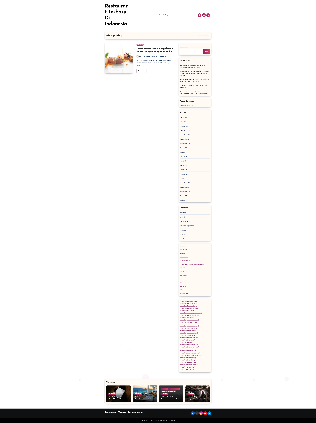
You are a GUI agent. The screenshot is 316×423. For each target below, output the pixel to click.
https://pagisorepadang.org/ (189, 333)
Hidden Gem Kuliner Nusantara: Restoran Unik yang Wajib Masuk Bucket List (194, 80)
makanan (183, 212)
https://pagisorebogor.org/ (188, 350)
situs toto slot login (186, 260)
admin (141, 56)
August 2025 (184, 148)
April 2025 (183, 165)
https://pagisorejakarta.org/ (188, 322)
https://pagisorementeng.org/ (189, 326)
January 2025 (184, 178)
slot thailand (184, 257)
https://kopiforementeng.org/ (189, 337)
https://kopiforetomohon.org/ (189, 344)
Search (183, 46)
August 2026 (184, 117)
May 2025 (183, 161)
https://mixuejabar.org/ (187, 367)
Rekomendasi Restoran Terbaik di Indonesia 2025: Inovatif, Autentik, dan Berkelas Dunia (194, 93)
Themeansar (171, 420)
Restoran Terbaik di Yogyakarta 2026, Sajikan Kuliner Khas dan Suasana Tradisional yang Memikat (194, 73)
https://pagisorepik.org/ (187, 317)
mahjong (182, 253)
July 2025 (183, 152)
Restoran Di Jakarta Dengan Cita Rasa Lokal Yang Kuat (194, 86)
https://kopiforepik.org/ (187, 340)
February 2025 (184, 174)
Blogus (163, 420)
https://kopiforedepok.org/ (188, 358)
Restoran (140, 44)
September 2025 (185, 143)
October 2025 (184, 139)
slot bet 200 (183, 275)
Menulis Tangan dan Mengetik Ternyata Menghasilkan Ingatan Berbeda (192, 66)
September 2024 (185, 191)
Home (156, 15)
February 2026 (184, 126)
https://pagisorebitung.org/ (188, 330)
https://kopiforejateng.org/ (188, 303)
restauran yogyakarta (187, 226)
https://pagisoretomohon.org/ (189, 328)
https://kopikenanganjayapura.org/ (191, 313)
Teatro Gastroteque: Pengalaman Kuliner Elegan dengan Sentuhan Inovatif (155, 52)
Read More (141, 71)
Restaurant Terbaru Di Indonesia (124, 412)
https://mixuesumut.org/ (188, 369)
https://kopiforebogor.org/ (188, 362)
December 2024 (185, 183)
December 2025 (185, 130)
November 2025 (185, 135)
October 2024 (184, 187)
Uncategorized (184, 239)
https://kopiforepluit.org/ (188, 342)
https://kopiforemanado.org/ (189, 364)
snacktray (183, 234)
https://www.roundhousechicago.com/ (192, 264)
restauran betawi (185, 221)
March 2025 (183, 170)
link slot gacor (184, 293)
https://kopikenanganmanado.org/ (190, 355)
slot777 (182, 271)
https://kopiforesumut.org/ (188, 306)
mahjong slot (184, 279)
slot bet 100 (183, 249)
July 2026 (183, 122)
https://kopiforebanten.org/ (188, 301)
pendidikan (183, 217)
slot (181, 282)
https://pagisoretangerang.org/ (190, 353)
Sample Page (164, 15)
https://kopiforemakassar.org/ (189, 347)
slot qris (182, 246)
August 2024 (184, 196)
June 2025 (183, 156)
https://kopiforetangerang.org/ (189, 315)
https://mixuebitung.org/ (188, 310)
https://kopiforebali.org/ (187, 360)
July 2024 (183, 200)
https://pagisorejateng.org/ (188, 335)
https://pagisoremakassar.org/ (189, 320)
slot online (183, 286)
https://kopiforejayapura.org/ (189, 308)
